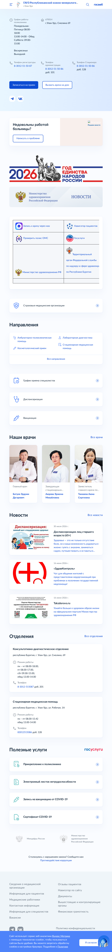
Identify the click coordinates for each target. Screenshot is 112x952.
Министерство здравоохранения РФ (41, 272)
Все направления (56, 359)
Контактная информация (24, 905)
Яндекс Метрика (61, 936)
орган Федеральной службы (81, 260)
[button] (87, 4)
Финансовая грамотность (73, 911)
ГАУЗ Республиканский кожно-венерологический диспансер (61, 3)
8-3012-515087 (26, 687)
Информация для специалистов (28, 911)
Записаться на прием (24, 85)
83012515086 (25, 732)
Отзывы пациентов (69, 884)
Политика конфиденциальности (75, 928)
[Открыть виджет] (104, 941)
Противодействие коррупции (56, 860)
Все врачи (97, 437)
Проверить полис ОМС (35, 238)
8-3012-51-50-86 (54, 69)
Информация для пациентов (26, 893)
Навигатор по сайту (70, 890)
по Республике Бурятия (78, 272)
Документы (65, 896)
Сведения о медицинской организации (25, 886)
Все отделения (93, 636)
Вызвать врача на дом (57, 85)
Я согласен (91, 942)
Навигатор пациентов (85, 226)
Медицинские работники (24, 899)
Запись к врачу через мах (36, 226)
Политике (62, 947)
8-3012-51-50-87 (23, 66)
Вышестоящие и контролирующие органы (79, 904)
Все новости (95, 515)
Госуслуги (79, 238)
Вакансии (15, 917)
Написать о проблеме (28, 138)
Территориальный (82, 254)
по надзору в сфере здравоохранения (86, 266)
